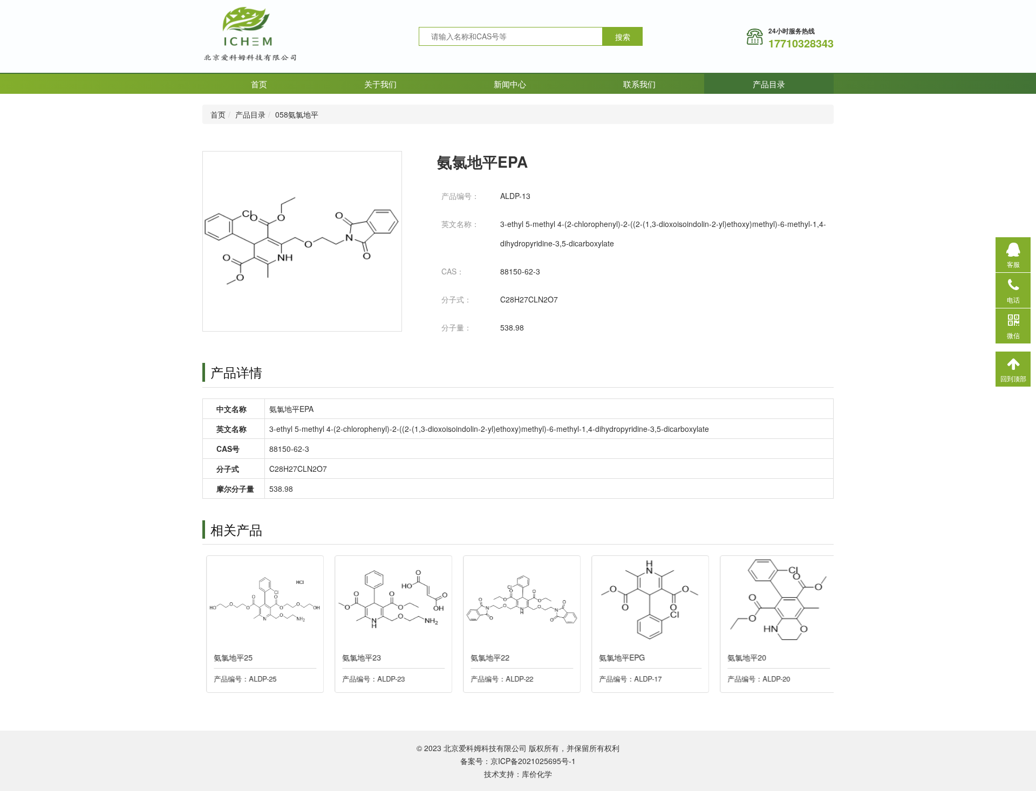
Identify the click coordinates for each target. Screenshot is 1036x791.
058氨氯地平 (296, 114)
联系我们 (639, 84)
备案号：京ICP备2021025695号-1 (518, 760)
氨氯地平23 (357, 657)
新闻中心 (510, 84)
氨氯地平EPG (618, 657)
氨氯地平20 (743, 657)
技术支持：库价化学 (518, 773)
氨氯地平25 (229, 657)
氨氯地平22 (486, 657)
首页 (259, 84)
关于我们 (380, 84)
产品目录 (769, 84)
